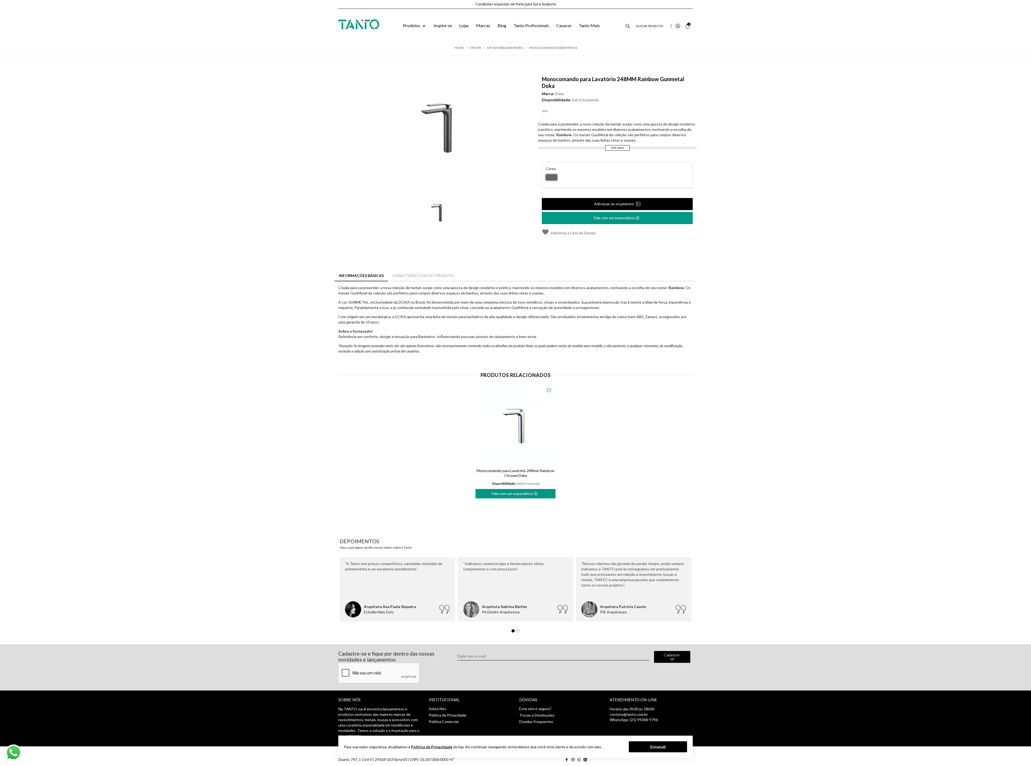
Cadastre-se (672, 657)
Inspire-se (443, 25)
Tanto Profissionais (531, 25)
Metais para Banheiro (505, 47)
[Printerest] (586, 759)
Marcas (483, 25)
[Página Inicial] (358, 23)
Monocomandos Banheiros (553, 47)
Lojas (464, 25)
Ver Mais (617, 147)
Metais (475, 47)
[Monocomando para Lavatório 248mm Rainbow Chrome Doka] (515, 426)
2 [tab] (519, 632)
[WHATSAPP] (580, 759)
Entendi (658, 746)
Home (459, 47)
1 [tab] (514, 632)
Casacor (564, 25)
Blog (502, 25)
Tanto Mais (589, 25)
